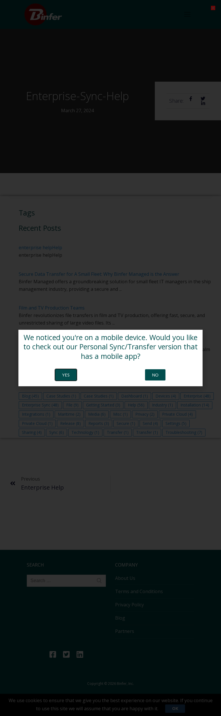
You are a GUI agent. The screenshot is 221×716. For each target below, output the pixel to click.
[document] (110, 358)
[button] (213, 8)
